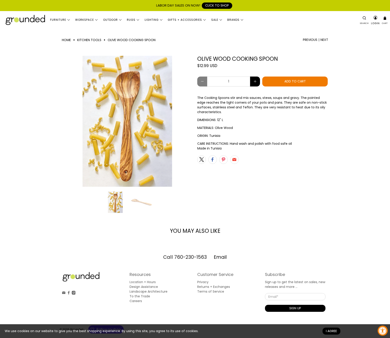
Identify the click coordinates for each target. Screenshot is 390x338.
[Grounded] (25, 19)
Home (66, 40)
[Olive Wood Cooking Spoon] (127, 121)
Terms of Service (210, 291)
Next (324, 39)
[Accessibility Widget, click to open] (383, 331)
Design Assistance (144, 286)
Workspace (84, 20)
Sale (214, 20)
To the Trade (140, 296)
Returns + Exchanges (213, 286)
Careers (136, 301)
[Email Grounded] (64, 293)
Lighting (152, 20)
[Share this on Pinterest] (223, 159)
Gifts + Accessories (185, 20)
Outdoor (110, 20)
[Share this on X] (201, 159)
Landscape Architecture (148, 291)
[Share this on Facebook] (212, 159)
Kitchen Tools (89, 40)
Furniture (58, 20)
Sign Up (295, 308)
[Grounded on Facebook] (69, 293)
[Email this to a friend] (234, 159)
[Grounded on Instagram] (74, 293)
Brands (233, 20)
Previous (310, 39)
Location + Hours (143, 282)
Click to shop (217, 5)
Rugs (131, 20)
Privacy (203, 282)
